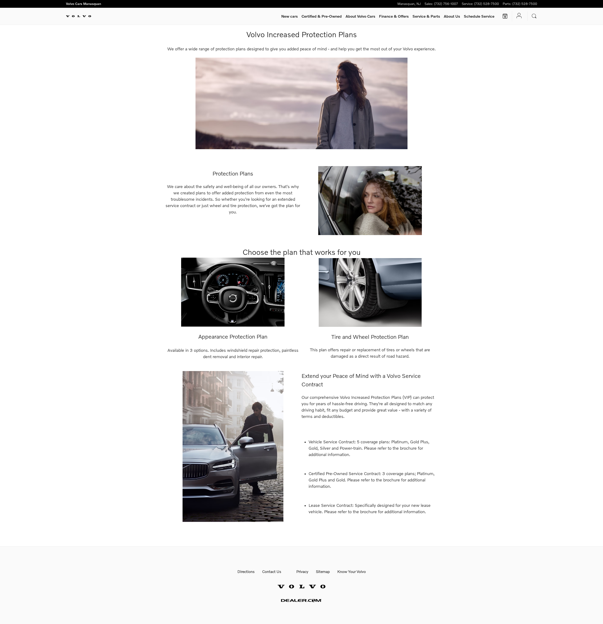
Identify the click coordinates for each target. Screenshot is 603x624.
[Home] (78, 16)
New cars (289, 16)
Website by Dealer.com (301, 600)
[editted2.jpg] (301, 103)
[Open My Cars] (518, 16)
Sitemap (323, 571)
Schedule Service (479, 16)
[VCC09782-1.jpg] (370, 292)
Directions (246, 571)
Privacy (302, 571)
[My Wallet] (505, 16)
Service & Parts (426, 16)
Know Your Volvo (351, 571)
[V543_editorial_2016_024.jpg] (370, 200)
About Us (452, 16)
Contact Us (271, 571)
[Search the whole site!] (534, 16)
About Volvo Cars (360, 16)
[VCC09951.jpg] (233, 292)
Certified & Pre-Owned (322, 16)
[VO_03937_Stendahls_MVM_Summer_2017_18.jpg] (233, 446)
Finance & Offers (394, 16)
